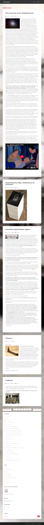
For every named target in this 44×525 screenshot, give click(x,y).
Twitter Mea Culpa (7, 482)
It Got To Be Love (7, 416)
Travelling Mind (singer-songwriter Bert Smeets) (12, 435)
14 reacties (17, 16)
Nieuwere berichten (7, 409)
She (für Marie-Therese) (8, 449)
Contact (38, 1)
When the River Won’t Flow (9, 422)
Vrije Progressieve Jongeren (9, 451)
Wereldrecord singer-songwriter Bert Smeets (12, 460)
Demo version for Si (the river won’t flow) (11, 428)
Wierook (8, 338)
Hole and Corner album (8, 439)
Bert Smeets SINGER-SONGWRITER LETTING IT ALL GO (14, 447)
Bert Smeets (6, 2)
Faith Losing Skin (7, 420)
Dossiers (5, 471)
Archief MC (8, 506)
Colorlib (33, 523)
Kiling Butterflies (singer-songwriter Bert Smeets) (12, 430)
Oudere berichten (37, 409)
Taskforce (9, 380)
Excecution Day (7, 456)
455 (24, 409)
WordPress (39, 523)
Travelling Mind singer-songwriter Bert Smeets (12, 432)
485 (30, 409)
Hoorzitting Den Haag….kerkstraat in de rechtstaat (20, 183)
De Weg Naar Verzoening (8, 469)
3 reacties (17, 187)
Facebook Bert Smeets (8, 475)
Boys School (6, 418)
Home (34, 1)
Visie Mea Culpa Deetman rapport (17, 229)
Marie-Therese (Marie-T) (8, 458)
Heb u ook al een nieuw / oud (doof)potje (11, 454)
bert (13, 16)
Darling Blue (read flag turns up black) (10, 426)
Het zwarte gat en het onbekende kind (19, 13)
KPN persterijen (7, 441)
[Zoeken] (39, 516)
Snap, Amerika (6, 479)
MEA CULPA (8, 508)
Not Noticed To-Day (7, 437)
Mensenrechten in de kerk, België (10, 477)
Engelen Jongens (7, 473)
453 (19, 409)
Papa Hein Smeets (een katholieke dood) (11, 443)
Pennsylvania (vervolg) (8, 445)
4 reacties (17, 383)
